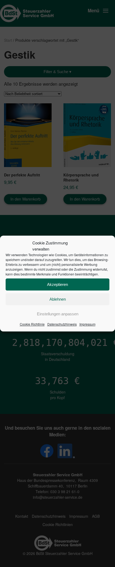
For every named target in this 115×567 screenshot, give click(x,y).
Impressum (87, 324)
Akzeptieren (57, 284)
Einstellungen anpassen (57, 314)
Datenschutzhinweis (62, 324)
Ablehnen (57, 299)
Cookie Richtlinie (32, 324)
